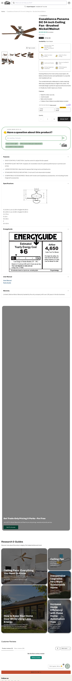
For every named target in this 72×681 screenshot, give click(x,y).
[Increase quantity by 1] (54, 119)
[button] (5, 55)
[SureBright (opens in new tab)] (68, 104)
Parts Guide (7, 283)
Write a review (36, 657)
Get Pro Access (10, 527)
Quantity (41, 115)
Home (3, 11)
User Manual (7, 280)
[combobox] (39, 3)
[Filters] (57, 648)
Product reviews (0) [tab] (7, 648)
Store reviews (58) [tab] (19, 648)
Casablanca (43, 15)
